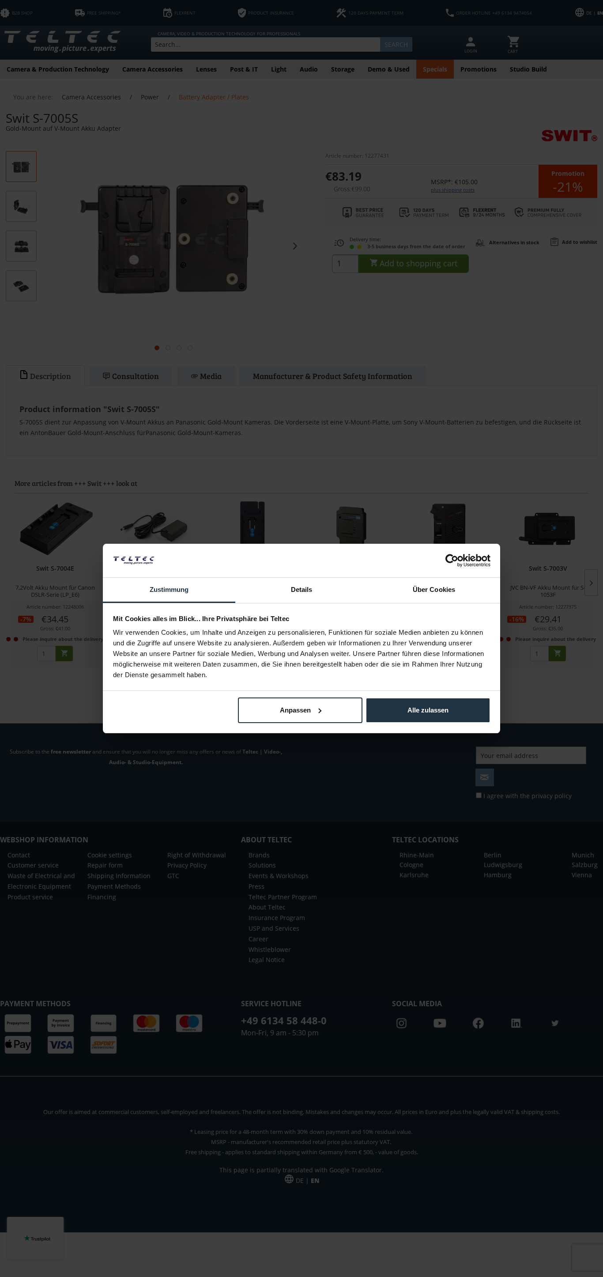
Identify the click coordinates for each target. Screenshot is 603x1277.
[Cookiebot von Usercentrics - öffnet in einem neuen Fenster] (451, 560)
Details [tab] (302, 589)
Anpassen (295, 710)
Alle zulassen (427, 710)
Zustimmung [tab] (169, 589)
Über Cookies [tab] (434, 589)
